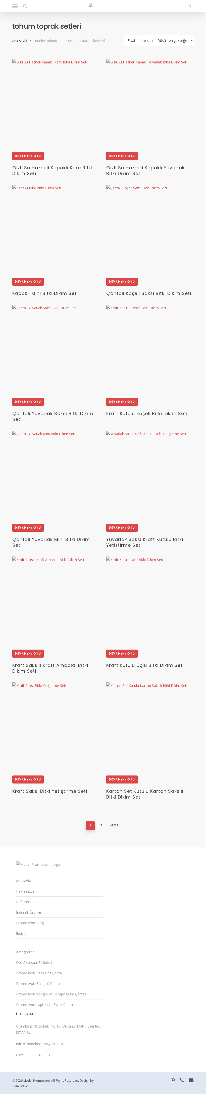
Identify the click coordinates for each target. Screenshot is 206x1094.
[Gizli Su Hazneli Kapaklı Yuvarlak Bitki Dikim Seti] (149, 102)
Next (114, 825)
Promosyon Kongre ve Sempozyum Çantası (51, 994)
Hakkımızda (25, 891)
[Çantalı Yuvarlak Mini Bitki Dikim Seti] (55, 474)
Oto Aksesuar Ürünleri (34, 962)
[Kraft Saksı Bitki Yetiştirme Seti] (55, 725)
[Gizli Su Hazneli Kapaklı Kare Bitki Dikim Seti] (55, 102)
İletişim (22, 933)
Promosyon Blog (30, 922)
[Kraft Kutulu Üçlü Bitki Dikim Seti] (149, 600)
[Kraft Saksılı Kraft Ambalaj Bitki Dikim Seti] (55, 600)
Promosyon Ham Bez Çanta (39, 973)
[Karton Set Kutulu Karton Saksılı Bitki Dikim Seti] (149, 725)
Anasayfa (23, 880)
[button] (15, 6)
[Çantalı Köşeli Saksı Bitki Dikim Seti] (149, 228)
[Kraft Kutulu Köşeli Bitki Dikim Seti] (149, 348)
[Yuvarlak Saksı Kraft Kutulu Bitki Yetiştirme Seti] (149, 474)
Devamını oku (28, 156)
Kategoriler (25, 952)
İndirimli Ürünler (28, 912)
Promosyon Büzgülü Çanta (38, 983)
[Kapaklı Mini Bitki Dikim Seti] (55, 228)
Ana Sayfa (19, 40)
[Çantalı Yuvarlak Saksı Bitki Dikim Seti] (55, 348)
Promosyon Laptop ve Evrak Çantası (45, 1004)
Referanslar (25, 901)
